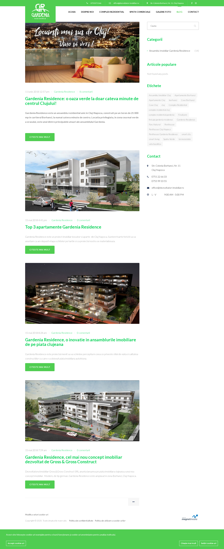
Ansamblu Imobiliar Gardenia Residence (169, 50)
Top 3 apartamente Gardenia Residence (63, 226)
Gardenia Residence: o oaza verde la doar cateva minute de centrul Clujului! (82, 101)
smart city (186, 134)
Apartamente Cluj (157, 100)
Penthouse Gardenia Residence (163, 134)
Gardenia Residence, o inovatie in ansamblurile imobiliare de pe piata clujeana (80, 342)
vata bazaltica (155, 144)
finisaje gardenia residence (161, 119)
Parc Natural (154, 124)
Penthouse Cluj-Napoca (160, 129)
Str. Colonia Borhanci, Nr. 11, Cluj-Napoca (167, 3)
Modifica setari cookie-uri (36, 514)
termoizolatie (185, 139)
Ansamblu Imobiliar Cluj (160, 95)
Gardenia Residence (64, 91)
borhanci (173, 100)
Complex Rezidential (111, 12)
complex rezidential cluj (159, 110)
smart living (154, 139)
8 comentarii (86, 91)
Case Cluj (153, 105)
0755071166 (95, 3)
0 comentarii (83, 220)
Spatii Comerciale (140, 12)
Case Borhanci (188, 100)
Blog (179, 12)
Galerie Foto (163, 12)
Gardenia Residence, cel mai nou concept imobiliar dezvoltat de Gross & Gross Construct (73, 459)
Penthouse (169, 124)
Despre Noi (87, 12)
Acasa (72, 12)
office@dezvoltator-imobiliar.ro (126, 3)
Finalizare (182, 114)
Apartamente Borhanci (185, 95)
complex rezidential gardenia (161, 114)
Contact (193, 12)
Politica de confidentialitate (81, 520)
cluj (163, 105)
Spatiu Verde (169, 139)
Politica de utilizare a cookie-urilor (110, 520)
